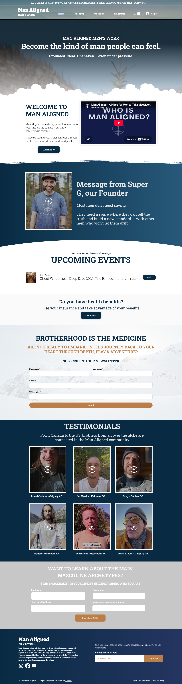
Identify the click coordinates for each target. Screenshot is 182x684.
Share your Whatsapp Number (108, 602)
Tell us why (35, 392)
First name (34, 369)
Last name (98, 369)
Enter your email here (106, 653)
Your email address (41, 602)
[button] (79, 13)
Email (32, 380)
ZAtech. (68, 680)
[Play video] (48, 201)
